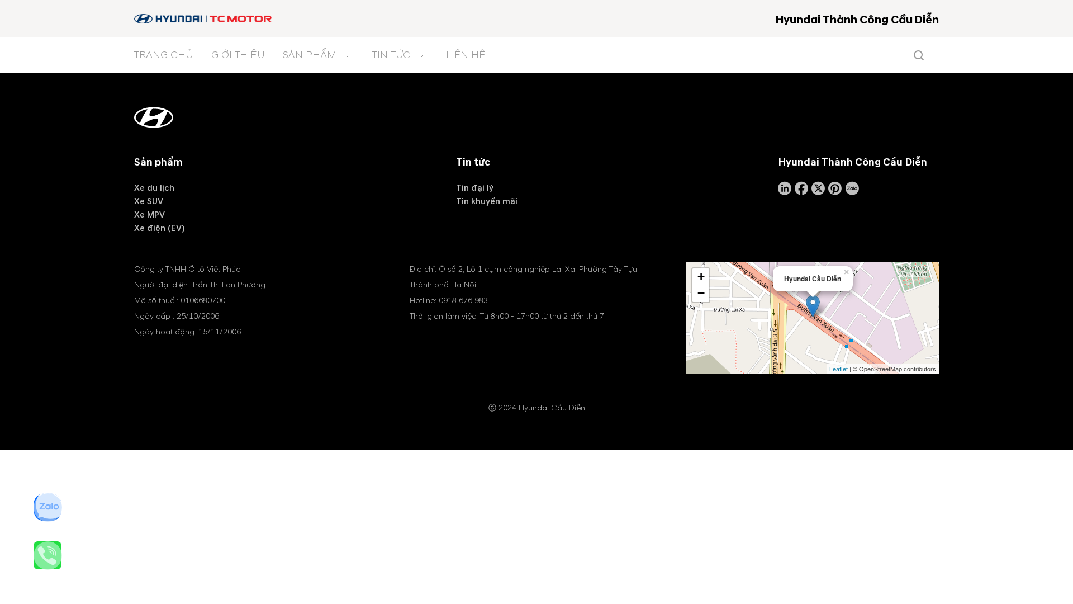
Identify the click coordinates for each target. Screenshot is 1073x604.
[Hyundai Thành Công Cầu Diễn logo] (203, 19)
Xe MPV (149, 214)
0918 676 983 (463, 300)
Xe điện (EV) (159, 228)
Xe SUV (148, 201)
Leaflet (838, 368)
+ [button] (701, 277)
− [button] (701, 293)
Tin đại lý (474, 188)
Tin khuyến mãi (486, 201)
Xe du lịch (154, 188)
